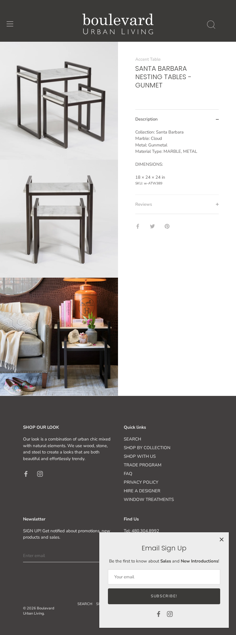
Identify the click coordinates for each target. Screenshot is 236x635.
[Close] (221, 539)
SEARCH (132, 439)
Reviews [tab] (143, 204)
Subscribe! (164, 596)
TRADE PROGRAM (142, 465)
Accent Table (148, 59)
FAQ (128, 473)
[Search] (211, 24)
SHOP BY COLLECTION (147, 448)
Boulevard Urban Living (38, 611)
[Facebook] (158, 614)
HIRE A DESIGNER (142, 491)
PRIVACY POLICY (141, 482)
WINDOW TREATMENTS (149, 499)
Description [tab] (146, 119)
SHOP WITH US (140, 456)
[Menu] (10, 24)
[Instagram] (170, 614)
